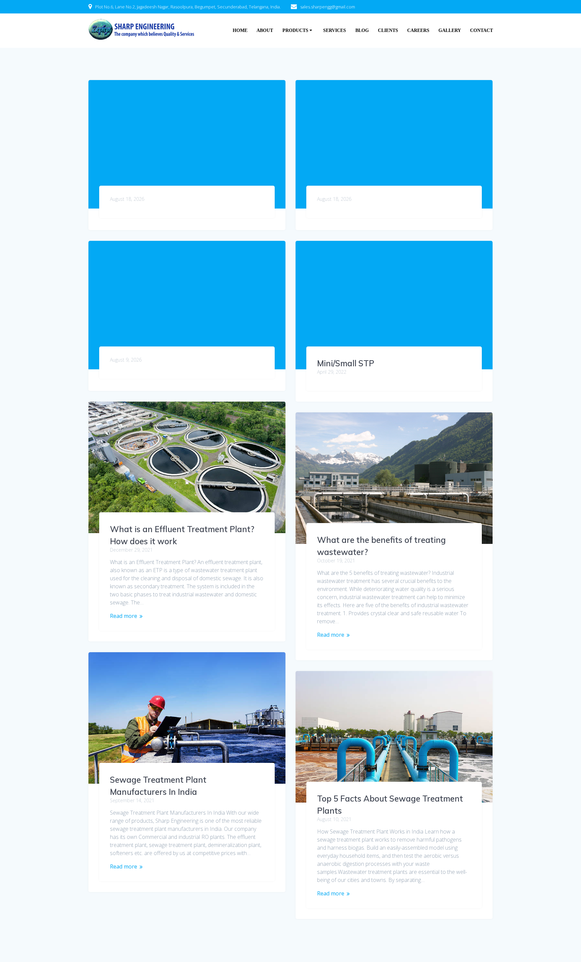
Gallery (449, 30)
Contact (481, 30)
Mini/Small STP (345, 363)
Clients (388, 30)
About (265, 30)
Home (240, 30)
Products (295, 30)
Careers (418, 30)
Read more (123, 616)
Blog (362, 30)
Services (334, 30)
